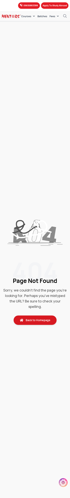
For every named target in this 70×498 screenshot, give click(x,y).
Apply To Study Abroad (55, 5)
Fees (52, 16)
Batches (42, 16)
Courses (26, 16)
